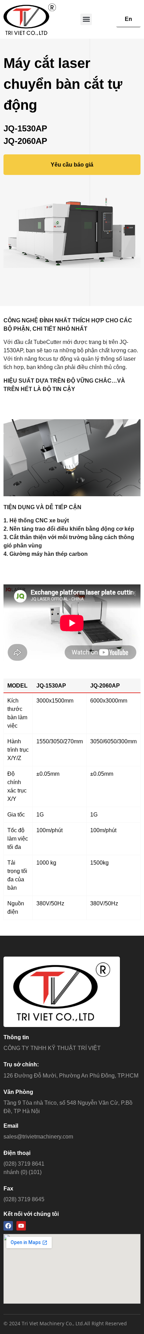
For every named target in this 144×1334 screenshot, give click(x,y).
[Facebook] (8, 1225)
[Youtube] (21, 1225)
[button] (86, 19)
